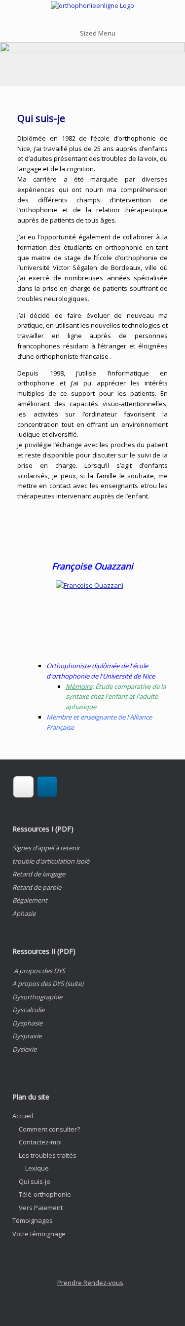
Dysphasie (27, 1023)
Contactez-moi (40, 1141)
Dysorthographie (37, 996)
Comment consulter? (49, 1129)
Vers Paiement (41, 1207)
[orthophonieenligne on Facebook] (23, 786)
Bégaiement (29, 900)
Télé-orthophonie (45, 1194)
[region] (92, 64)
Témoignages (32, 1220)
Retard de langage (38, 874)
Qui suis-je (34, 1181)
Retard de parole (36, 887)
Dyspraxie (26, 1035)
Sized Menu (97, 33)
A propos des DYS (39, 970)
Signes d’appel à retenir (46, 847)
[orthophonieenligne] (92, 6)
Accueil (22, 1115)
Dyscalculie (28, 1009)
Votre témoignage (39, 1233)
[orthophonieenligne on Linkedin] (47, 786)
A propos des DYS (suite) (47, 983)
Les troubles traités (47, 1155)
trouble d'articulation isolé (50, 861)
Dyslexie (24, 1049)
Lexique (37, 1168)
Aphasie (24, 913)
